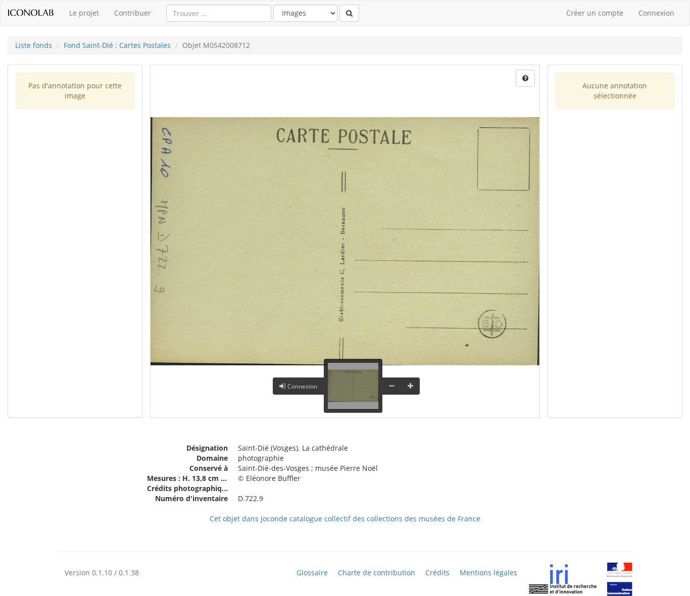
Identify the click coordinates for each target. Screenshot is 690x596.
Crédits (437, 572)
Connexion (656, 13)
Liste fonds (33, 45)
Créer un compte (594, 13)
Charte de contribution (376, 572)
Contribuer (132, 13)
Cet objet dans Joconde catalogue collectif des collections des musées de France (345, 518)
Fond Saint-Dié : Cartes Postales (117, 45)
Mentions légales (488, 572)
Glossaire (312, 572)
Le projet (84, 13)
